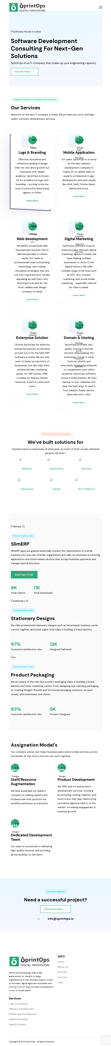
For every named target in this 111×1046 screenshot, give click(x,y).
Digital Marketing (79, 239)
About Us (63, 966)
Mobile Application (79, 152)
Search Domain (17, 1024)
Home (61, 961)
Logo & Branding (32, 152)
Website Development (21, 1008)
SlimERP (20, 544)
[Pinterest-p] (72, 944)
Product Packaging (32, 675)
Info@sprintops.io (61, 919)
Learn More (32, 200)
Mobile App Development (23, 1014)
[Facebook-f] (38, 944)
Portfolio (62, 972)
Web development (32, 239)
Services (62, 977)
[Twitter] (61, 944)
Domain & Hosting (79, 338)
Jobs (60, 982)
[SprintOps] (27, 7)
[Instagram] (49, 944)
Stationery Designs (33, 618)
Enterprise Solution (32, 338)
